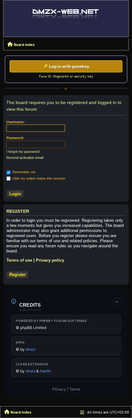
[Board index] (66, 13)
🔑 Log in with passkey (66, 66)
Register (17, 274)
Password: (15, 138)
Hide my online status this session (38, 178)
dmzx (30, 349)
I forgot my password (22, 151)
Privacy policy (50, 260)
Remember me (24, 172)
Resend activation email (24, 158)
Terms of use (19, 260)
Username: (15, 122)
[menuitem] (59, 389)
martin (45, 371)
